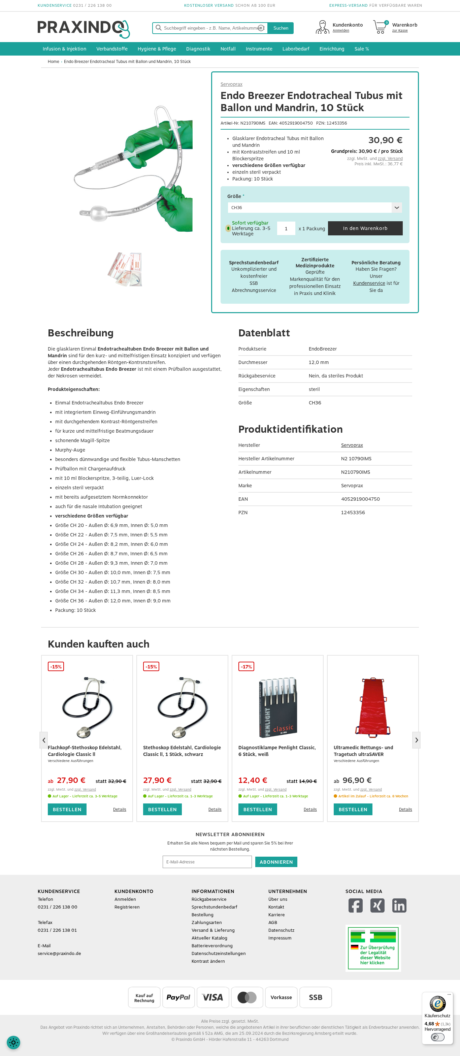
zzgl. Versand (390, 158)
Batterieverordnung (212, 945)
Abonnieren (276, 862)
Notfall (228, 49)
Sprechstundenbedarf (214, 907)
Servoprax (231, 84)
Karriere (276, 914)
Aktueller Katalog (209, 937)
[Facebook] (356, 914)
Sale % (362, 49)
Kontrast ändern (208, 961)
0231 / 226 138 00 (92, 5)
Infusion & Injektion (64, 49)
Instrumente (259, 49)
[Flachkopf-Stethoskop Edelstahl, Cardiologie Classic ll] (87, 707)
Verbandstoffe (112, 49)
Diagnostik (198, 49)
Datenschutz (281, 930)
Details (119, 809)
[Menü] (449, 996)
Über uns (277, 899)
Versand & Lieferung (213, 930)
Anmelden (125, 899)
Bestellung (202, 914)
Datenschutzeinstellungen (219, 953)
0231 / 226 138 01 (57, 930)
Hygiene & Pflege (157, 49)
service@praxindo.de (59, 953)
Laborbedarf (296, 49)
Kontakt (276, 907)
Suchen (280, 28)
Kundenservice (369, 283)
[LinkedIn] (400, 914)
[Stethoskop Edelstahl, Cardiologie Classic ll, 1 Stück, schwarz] (182, 707)
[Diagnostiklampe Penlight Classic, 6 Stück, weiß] (277, 707)
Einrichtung (332, 49)
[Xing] (378, 914)
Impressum (280, 937)
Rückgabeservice (209, 899)
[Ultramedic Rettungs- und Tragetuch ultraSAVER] (373, 707)
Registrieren (127, 907)
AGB (272, 922)
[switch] (438, 1037)
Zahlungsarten (207, 922)
